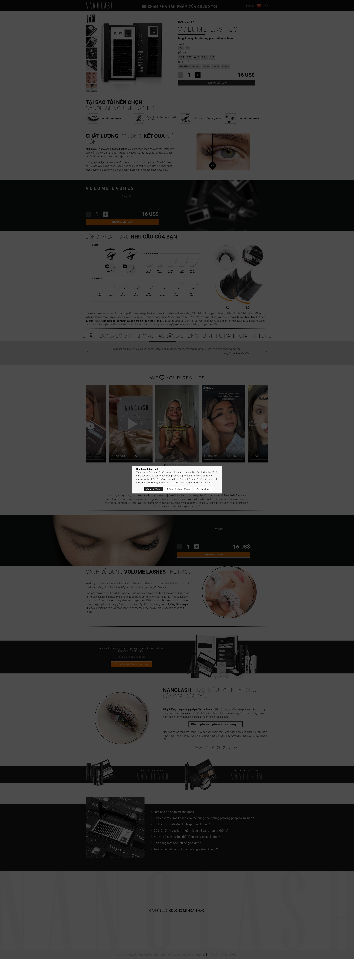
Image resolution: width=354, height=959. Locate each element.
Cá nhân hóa (203, 489)
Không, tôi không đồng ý (178, 489)
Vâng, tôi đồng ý (154, 489)
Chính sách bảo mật (147, 469)
